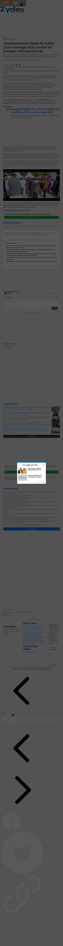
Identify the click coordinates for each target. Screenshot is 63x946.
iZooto (43, 482)
